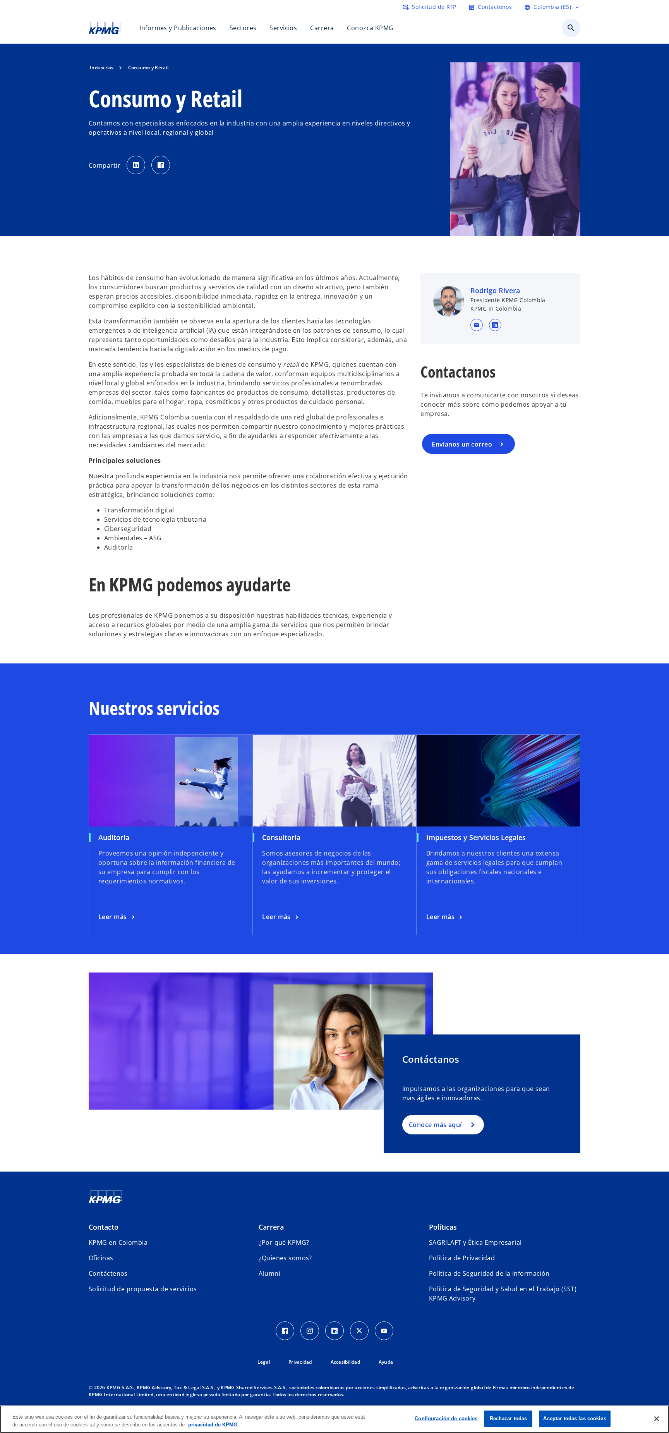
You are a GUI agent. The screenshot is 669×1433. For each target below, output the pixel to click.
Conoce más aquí (435, 1124)
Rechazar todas (508, 1418)
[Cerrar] (656, 1418)
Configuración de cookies (446, 1418)
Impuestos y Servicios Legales (476, 837)
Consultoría (281, 837)
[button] (476, 325)
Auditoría (113, 837)
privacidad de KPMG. (213, 1425)
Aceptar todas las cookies (574, 1418)
